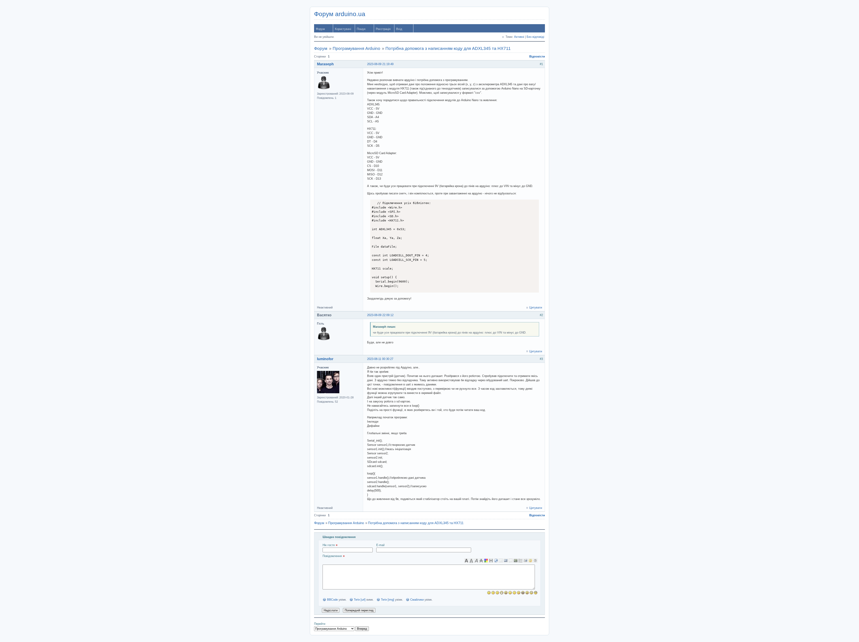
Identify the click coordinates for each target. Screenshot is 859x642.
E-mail (380, 545)
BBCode (332, 599)
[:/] (514, 593)
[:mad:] (527, 593)
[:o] (506, 593)
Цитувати (535, 307)
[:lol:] (523, 593)
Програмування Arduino (356, 48)
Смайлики (417, 599)
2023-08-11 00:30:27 (380, 359)
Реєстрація (383, 29)
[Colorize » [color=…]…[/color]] (486, 560)
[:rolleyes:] (531, 593)
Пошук (361, 29)
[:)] (489, 593)
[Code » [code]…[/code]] (515, 560)
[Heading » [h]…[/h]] (491, 560)
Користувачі (343, 29)
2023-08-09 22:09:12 (380, 315)
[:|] (493, 593)
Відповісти (537, 56)
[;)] (510, 593)
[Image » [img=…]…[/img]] (506, 560)
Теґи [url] (360, 599)
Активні (519, 36)
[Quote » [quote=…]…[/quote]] (510, 560)
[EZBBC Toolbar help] (535, 560)
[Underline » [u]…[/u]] (471, 560)
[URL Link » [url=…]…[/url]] (496, 560)
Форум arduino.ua (339, 14)
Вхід (399, 29)
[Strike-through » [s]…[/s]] (481, 560)
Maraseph (325, 64)
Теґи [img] (387, 599)
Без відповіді (535, 36)
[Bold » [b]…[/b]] (466, 560)
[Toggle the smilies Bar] (530, 560)
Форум (320, 29)
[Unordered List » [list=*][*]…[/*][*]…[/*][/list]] (520, 560)
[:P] (519, 593)
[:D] (502, 593)
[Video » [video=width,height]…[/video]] (525, 560)
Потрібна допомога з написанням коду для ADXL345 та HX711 (448, 48)
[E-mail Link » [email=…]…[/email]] (501, 560)
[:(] (497, 593)
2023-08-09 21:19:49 (380, 64)
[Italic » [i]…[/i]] (476, 560)
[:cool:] (536, 593)
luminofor (325, 359)
